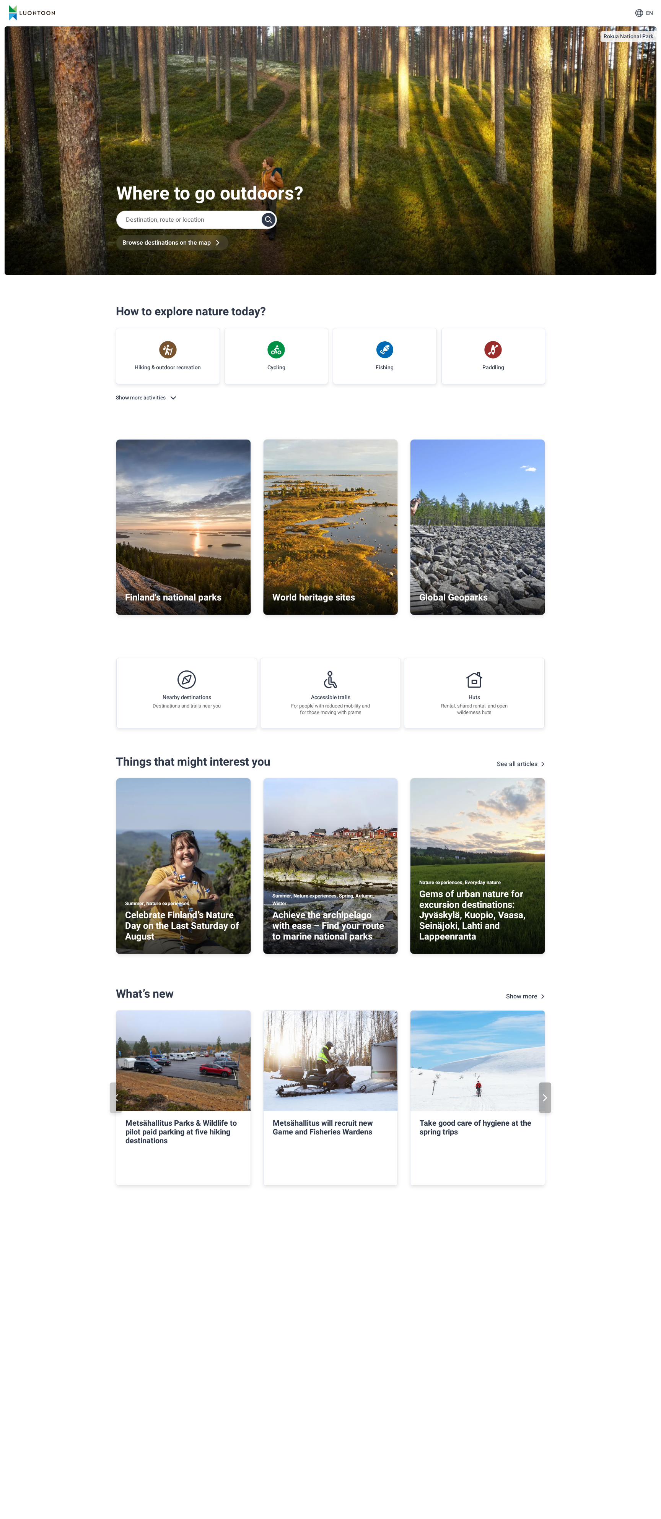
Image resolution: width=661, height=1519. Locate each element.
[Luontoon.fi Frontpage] (32, 13)
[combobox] (196, 220)
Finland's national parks (173, 597)
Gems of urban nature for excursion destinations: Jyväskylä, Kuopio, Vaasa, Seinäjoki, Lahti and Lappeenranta (472, 915)
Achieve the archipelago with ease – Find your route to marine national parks (328, 926)
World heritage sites (313, 597)
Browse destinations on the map (166, 242)
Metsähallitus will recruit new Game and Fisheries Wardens (323, 1128)
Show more (521, 996)
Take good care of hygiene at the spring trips (475, 1128)
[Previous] (116, 1097)
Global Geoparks (453, 597)
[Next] (545, 1097)
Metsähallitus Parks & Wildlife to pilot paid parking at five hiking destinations (181, 1132)
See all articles (517, 764)
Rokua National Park (628, 36)
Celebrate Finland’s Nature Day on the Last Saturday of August (182, 926)
